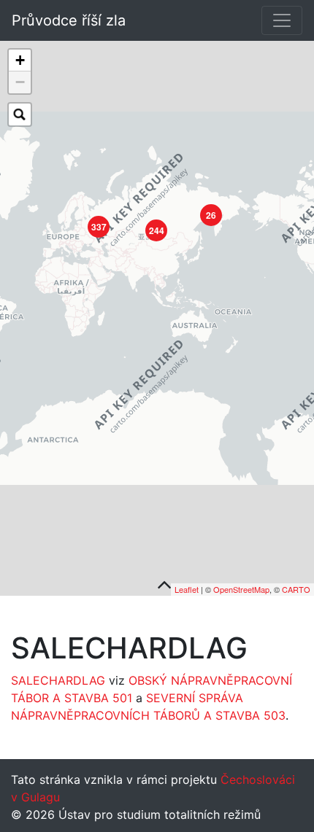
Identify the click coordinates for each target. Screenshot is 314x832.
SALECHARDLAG (58, 680)
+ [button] (20, 60)
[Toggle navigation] (281, 20)
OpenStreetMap (241, 589)
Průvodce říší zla (69, 20)
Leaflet (187, 589)
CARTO (296, 589)
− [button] (20, 82)
